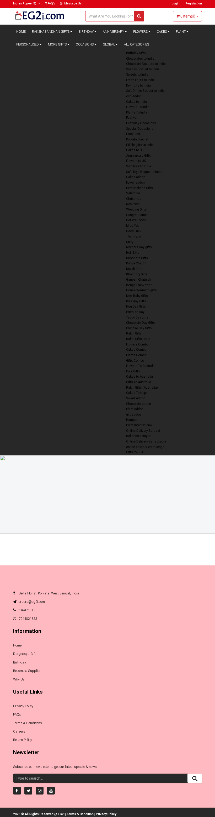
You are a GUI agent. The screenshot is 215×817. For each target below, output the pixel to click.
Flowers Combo (137, 344)
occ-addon (134, 96)
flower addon (135, 182)
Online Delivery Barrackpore (146, 441)
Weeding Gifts (136, 209)
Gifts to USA (134, 452)
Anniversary (114, 31)
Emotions (133, 134)
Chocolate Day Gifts (140, 323)
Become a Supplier (27, 671)
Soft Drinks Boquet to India (145, 91)
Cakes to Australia (139, 376)
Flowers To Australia (140, 366)
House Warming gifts (141, 290)
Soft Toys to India (138, 166)
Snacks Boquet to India (143, 69)
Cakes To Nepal (137, 393)
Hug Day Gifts (136, 306)
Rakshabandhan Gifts (51, 31)
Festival (131, 118)
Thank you (133, 236)
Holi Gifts (132, 252)
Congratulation (137, 215)
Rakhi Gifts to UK (138, 339)
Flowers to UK (136, 161)
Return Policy (22, 740)
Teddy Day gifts (137, 317)
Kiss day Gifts (136, 301)
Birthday (86, 31)
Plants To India (136, 112)
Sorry (129, 242)
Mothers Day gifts (139, 247)
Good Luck (133, 231)
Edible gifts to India (140, 145)
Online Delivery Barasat (143, 431)
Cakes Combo (136, 349)
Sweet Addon (135, 398)
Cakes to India (136, 102)
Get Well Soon (136, 220)
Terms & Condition (80, 814)
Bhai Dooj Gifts (137, 274)
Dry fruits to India (138, 85)
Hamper (131, 420)
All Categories (136, 44)
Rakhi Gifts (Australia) (142, 387)
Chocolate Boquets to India (146, 64)
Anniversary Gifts (138, 155)
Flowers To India (137, 107)
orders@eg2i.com (31, 602)
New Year (133, 204)
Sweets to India (137, 74)
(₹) (25, 3)
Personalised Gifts (139, 188)
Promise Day (135, 312)
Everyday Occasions (141, 123)
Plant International (139, 425)
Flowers (140, 31)
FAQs (17, 714)
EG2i (61, 814)
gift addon (133, 414)
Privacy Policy (23, 706)
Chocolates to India (140, 58)
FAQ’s (51, 3)
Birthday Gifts (136, 53)
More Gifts (57, 44)
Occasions (85, 44)
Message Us (72, 3)
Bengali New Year (139, 285)
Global (109, 44)
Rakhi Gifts (134, 333)
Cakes (162, 31)
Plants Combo (136, 355)
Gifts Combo (135, 360)
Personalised (28, 44)
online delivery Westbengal (145, 447)
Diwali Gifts (134, 269)
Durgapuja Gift (24, 654)
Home (21, 31)
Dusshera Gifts (137, 258)
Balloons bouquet (139, 436)
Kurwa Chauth (136, 263)
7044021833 (27, 610)
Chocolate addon (138, 404)
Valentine (133, 193)
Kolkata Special (137, 139)
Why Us (19, 679)
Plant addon (134, 409)
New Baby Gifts (137, 296)
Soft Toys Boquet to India (144, 172)
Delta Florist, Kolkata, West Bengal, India (48, 593)
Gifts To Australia (138, 382)
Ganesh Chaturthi (139, 279)
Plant (181, 31)
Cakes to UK (135, 150)
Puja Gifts (133, 371)
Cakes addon (135, 177)
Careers (19, 731)
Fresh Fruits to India (140, 80)
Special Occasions (139, 129)
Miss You (132, 226)
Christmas (133, 199)
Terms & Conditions (27, 723)
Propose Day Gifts (139, 328)
